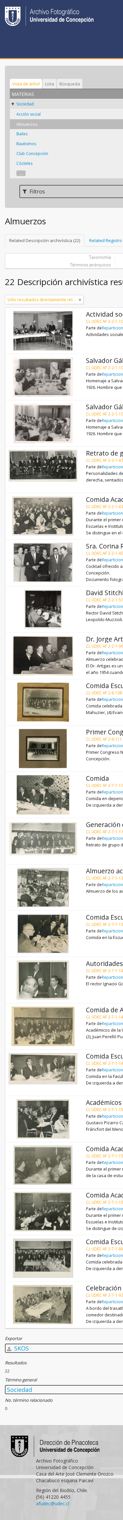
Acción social (28, 114)
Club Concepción (32, 153)
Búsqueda (69, 84)
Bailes (22, 134)
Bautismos (26, 143)
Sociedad (25, 104)
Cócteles (24, 163)
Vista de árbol (26, 84)
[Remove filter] (80, 299)
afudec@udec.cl (52, 1503)
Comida (97, 778)
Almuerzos (27, 124)
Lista (49, 84)
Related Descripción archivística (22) (44, 240)
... (21, 173)
